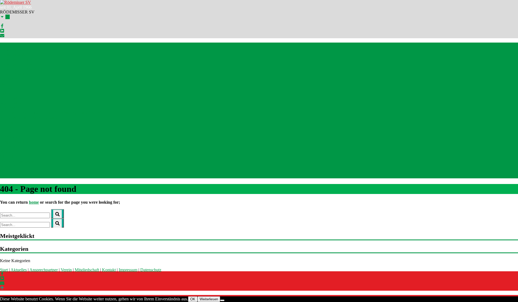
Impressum (128, 270)
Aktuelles (8, 49)
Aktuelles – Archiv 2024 (21, 64)
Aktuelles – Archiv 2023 (21, 69)
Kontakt (7, 175)
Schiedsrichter (12, 108)
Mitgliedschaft (12, 171)
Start (4, 45)
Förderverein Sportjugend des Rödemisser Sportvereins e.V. (51, 112)
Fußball (6, 93)
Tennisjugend (11, 137)
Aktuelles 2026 (13, 54)
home (34, 202)
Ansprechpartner (14, 74)
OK (192, 299)
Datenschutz (150, 270)
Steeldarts (8, 122)
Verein (66, 270)
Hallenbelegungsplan (18, 161)
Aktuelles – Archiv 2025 (21, 59)
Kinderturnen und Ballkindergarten (30, 117)
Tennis (5, 127)
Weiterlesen (209, 299)
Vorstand (7, 166)
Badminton (9, 83)
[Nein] (222, 300)
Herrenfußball (12, 98)
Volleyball (8, 146)
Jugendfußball (12, 103)
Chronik (7, 156)
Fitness (6, 88)
